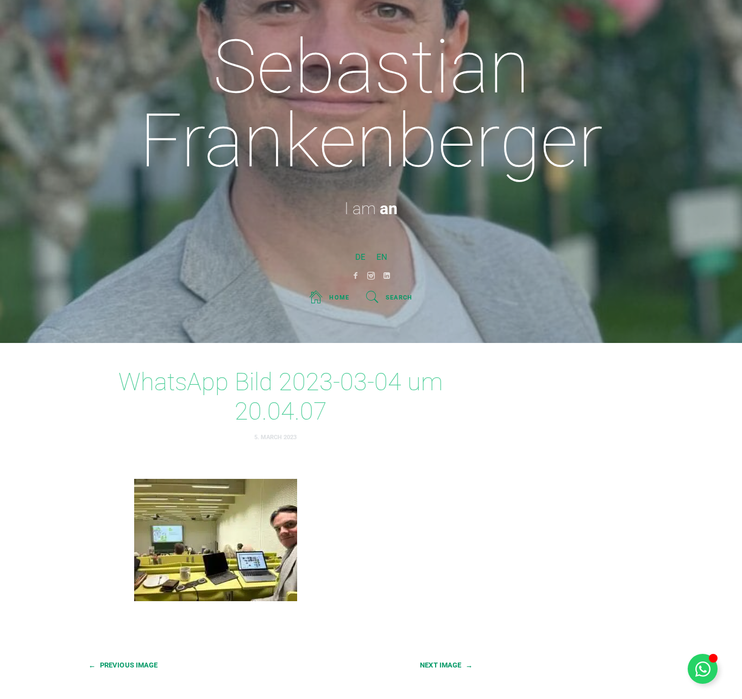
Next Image (446, 665)
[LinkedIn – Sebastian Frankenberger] (387, 276)
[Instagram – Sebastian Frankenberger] (371, 276)
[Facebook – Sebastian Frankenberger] (355, 276)
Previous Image (123, 665)
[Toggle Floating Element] (703, 669)
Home (339, 297)
